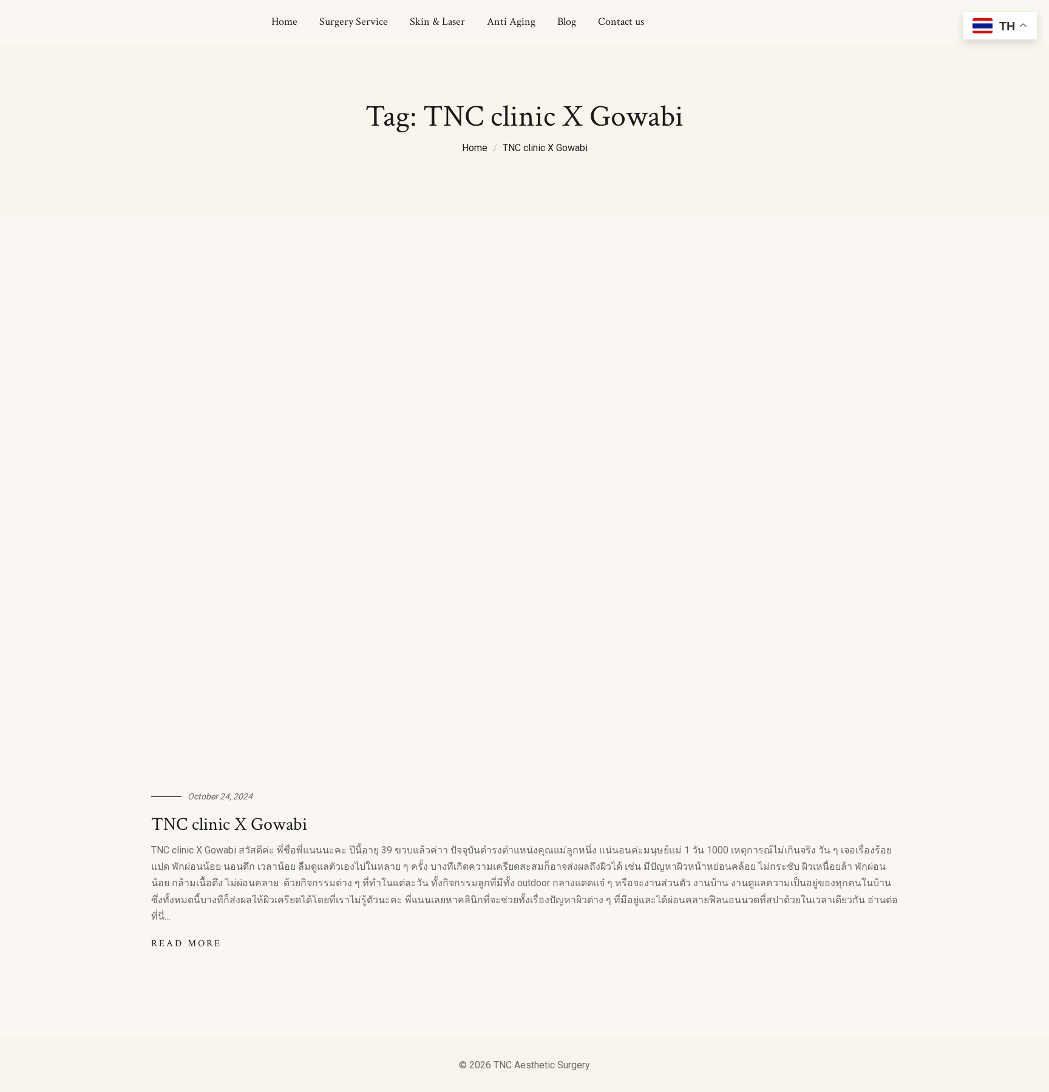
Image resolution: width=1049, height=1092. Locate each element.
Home (474, 148)
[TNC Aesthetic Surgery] (147, 22)
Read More (186, 943)
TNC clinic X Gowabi (545, 148)
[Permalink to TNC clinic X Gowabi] (524, 526)
